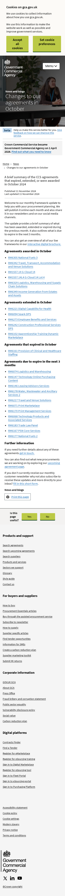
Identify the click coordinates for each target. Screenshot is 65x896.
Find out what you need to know (31, 151)
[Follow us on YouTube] (20, 878)
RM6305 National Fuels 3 (23, 257)
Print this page (20, 497)
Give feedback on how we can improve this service (38, 132)
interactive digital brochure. (44, 244)
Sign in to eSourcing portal (17, 781)
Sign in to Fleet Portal (14, 775)
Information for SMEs (14, 644)
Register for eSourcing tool (17, 770)
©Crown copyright (12, 886)
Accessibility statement (15, 807)
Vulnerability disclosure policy (19, 710)
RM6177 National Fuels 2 (23, 436)
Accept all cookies (17, 44)
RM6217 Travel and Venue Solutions (29, 400)
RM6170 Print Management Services (29, 411)
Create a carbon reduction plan (19, 649)
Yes (29, 516)
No (47, 516)
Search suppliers (11, 556)
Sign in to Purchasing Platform (19, 786)
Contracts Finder (12, 742)
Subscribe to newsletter (15, 622)
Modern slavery (11, 824)
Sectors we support (13, 567)
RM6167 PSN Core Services (24, 430)
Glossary (7, 573)
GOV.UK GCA (9, 682)
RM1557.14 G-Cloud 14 (21, 272)
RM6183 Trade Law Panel (23, 425)
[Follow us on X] (5, 878)
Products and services (14, 562)
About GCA (8, 687)
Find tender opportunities (17, 638)
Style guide (9, 578)
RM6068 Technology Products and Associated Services (28, 418)
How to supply (10, 627)
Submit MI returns (12, 661)
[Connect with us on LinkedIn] (12, 878)
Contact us (8, 584)
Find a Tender (10, 747)
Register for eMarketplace (16, 753)
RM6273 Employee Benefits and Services (32, 319)
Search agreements (13, 545)
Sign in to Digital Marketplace (18, 764)
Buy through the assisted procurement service (27, 616)
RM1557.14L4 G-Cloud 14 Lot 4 (26, 277)
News (16, 163)
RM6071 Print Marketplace (24, 405)
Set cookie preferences (47, 42)
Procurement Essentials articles (19, 611)
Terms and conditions (14, 835)
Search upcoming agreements (19, 550)
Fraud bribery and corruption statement (24, 698)
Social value (9, 715)
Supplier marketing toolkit (17, 655)
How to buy (9, 605)
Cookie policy (10, 813)
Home (6, 163)
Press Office (9, 693)
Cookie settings (11, 818)
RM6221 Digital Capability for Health (29, 308)
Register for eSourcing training (19, 759)
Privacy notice (10, 829)
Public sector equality (14, 704)
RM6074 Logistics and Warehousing (29, 371)
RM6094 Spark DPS (19, 314)
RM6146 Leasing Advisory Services (28, 386)
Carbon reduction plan (15, 721)
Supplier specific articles (15, 633)
